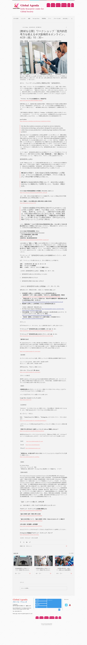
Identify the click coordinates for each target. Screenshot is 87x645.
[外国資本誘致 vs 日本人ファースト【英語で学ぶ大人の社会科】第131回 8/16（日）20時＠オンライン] (43, 561)
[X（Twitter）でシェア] (23, 542)
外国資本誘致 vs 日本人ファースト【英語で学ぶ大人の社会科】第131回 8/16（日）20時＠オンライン (43, 569)
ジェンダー (23, 18)
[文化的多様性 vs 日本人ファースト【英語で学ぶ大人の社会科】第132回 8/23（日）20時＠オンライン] (23, 561)
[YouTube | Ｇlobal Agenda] (70, 605)
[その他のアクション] (66, 27)
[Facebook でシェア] (20, 542)
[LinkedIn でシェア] (26, 542)
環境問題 (44, 18)
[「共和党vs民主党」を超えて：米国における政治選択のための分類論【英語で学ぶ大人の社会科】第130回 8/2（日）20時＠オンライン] (64, 561)
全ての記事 (16, 18)
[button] (71, 18)
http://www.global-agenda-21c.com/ (25, 613)
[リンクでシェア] (30, 542)
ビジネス (22, 537)
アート (49, 18)
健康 (29, 18)
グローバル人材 (57, 18)
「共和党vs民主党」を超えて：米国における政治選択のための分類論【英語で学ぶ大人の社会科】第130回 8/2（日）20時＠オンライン (63, 569)
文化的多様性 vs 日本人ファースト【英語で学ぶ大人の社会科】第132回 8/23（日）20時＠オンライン (22, 569)
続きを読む (65, 18)
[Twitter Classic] (66, 605)
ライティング (27, 537)
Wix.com (50, 624)
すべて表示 (71, 553)
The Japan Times (36, 18)
